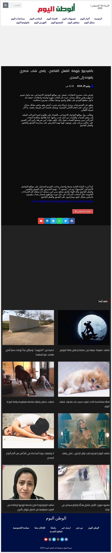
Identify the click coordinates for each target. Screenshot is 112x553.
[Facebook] (66, 539)
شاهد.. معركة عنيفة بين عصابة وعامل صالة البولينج (85, 350)
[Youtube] (46, 539)
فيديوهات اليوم (69, 18)
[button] (72, 221)
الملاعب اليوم (36, 18)
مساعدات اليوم (18, 18)
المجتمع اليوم (57, 22)
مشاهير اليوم (73, 22)
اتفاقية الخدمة (56, 531)
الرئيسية (98, 18)
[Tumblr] (50, 539)
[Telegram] (54, 539)
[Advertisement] (56, 46)
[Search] (5, 5)
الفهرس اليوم (40, 22)
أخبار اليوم (85, 18)
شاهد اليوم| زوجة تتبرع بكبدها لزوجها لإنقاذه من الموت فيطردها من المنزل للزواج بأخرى (30, 507)
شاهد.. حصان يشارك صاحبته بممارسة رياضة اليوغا (30, 401)
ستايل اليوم (89, 22)
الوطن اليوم (93, 528)
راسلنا (53, 528)
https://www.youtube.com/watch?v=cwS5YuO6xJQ (62, 201)
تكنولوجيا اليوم (22, 22)
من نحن (79, 528)
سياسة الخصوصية (21, 528)
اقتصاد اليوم (52, 18)
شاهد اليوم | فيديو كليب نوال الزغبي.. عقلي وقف (86, 453)
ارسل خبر (66, 528)
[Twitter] (62, 539)
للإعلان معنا (40, 528)
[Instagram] (58, 539)
